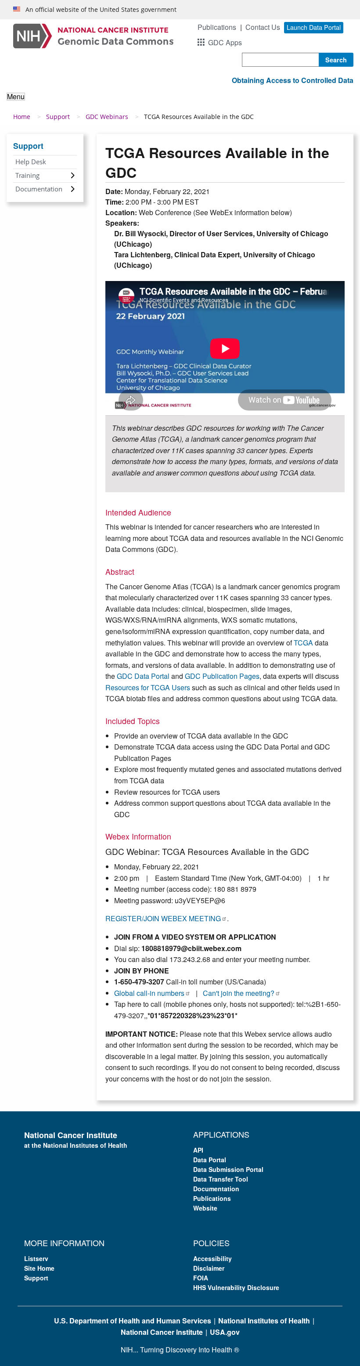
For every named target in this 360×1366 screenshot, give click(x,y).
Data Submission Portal (228, 1169)
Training (27, 175)
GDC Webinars (107, 116)
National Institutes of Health (264, 1321)
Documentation (38, 188)
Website (205, 1208)
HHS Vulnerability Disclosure (236, 1287)
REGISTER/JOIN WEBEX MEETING (163, 918)
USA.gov (225, 1332)
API (198, 1150)
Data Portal (209, 1160)
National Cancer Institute (162, 1332)
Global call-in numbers (149, 993)
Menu (16, 97)
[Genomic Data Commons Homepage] (93, 35)
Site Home (39, 1268)
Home (21, 116)
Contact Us (262, 27)
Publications (217, 27)
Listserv (36, 1258)
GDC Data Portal (143, 676)
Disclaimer (208, 1268)
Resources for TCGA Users (147, 687)
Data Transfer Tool (220, 1179)
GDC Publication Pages (222, 676)
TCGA (303, 643)
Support (58, 116)
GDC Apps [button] (225, 42)
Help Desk (30, 161)
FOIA (200, 1278)
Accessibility (212, 1258)
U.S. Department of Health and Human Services (132, 1321)
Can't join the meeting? (238, 993)
